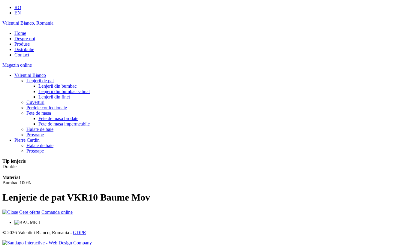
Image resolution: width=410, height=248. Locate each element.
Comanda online (57, 212)
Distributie (24, 49)
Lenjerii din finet (54, 96)
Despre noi (24, 38)
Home (20, 33)
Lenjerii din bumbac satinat (64, 91)
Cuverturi (35, 102)
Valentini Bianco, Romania (27, 23)
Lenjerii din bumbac (57, 86)
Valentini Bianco (30, 75)
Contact (21, 54)
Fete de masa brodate (58, 118)
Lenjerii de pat (40, 80)
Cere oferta (29, 212)
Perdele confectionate (46, 107)
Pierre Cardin (27, 140)
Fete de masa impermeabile (64, 123)
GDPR (79, 232)
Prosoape (35, 134)
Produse (22, 44)
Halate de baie (39, 129)
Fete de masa (38, 113)
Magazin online (17, 65)
